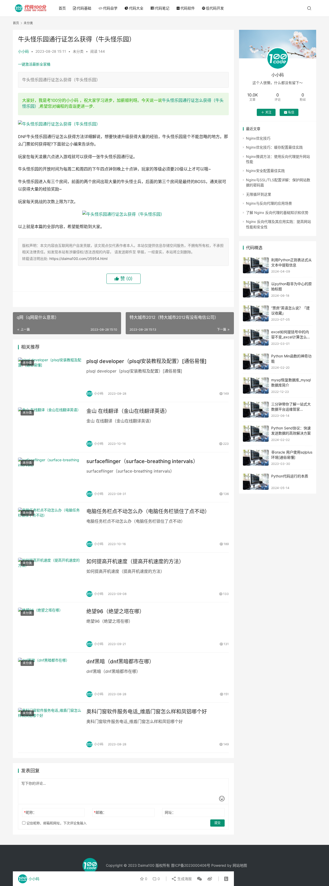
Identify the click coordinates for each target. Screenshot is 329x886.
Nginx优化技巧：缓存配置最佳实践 (274, 147)
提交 (217, 823)
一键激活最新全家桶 (34, 64)
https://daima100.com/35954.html (78, 258)
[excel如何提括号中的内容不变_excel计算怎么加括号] (256, 337)
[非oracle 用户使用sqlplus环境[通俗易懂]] (256, 458)
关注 (268, 112)
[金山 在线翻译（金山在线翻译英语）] (49, 427)
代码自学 (110, 8)
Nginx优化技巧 (258, 138)
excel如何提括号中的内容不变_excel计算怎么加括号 (290, 337)
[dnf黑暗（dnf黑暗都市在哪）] (49, 677)
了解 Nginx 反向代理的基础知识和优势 (277, 212)
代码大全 (136, 8)
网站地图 (240, 865)
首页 (62, 8)
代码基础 (84, 8)
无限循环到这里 (258, 194)
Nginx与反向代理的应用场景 (269, 203)
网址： (170, 812)
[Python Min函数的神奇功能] (256, 362)
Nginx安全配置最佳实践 (265, 170)
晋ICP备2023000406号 (190, 865)
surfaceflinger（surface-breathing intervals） (142, 461)
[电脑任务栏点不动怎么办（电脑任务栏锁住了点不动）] (49, 527)
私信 (291, 112)
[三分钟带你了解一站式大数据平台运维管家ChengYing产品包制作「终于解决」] (256, 410)
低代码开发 (215, 8)
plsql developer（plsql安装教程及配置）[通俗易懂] (146, 361)
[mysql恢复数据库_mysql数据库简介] (256, 385)
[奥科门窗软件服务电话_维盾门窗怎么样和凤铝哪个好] (49, 727)
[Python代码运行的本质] (256, 482)
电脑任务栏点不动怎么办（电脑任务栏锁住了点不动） (148, 511)
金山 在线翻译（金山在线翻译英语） (128, 411)
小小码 (23, 51)
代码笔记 (162, 8)
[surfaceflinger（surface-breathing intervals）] (49, 477)
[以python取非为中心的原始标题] (256, 289)
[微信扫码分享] (199, 878)
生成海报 (184, 878)
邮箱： (100, 812)
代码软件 (187, 8)
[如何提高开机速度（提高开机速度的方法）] (49, 577)
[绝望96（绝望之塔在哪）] (49, 627)
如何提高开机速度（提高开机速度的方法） (135, 561)
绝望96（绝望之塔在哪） (115, 611)
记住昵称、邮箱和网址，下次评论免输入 (56, 823)
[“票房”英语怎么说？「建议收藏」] (256, 313)
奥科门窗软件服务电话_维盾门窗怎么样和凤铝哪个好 (146, 712)
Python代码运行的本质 (289, 476)
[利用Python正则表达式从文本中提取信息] (256, 265)
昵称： (30, 812)
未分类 (78, 51)
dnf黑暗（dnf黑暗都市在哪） (120, 661)
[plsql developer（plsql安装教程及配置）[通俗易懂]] (49, 377)
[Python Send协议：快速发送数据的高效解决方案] (256, 434)
